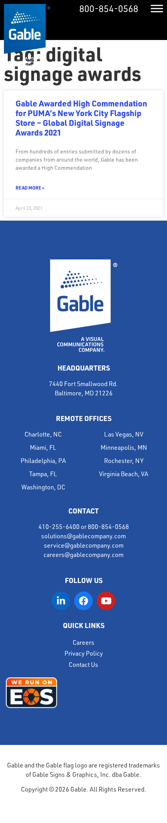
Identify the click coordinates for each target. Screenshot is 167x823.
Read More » (30, 187)
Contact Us (83, 664)
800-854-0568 (108, 8)
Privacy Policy (83, 653)
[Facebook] (83, 601)
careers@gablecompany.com (83, 555)
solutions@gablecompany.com (83, 536)
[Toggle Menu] (157, 8)
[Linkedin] (61, 601)
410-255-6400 (59, 527)
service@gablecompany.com (84, 545)
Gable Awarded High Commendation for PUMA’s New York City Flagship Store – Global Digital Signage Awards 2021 (81, 118)
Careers (83, 642)
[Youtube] (106, 601)
